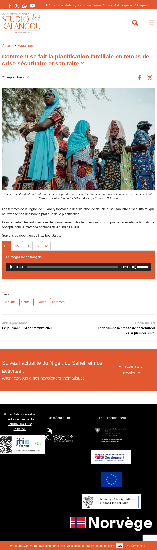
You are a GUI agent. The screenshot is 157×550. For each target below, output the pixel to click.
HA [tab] (16, 246)
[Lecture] (11, 267)
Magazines (26, 45)
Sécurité (10, 302)
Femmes (58, 302)
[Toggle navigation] (151, 22)
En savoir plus (136, 545)
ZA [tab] (37, 246)
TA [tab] (46, 246)
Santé (25, 302)
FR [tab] (6, 246)
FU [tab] (27, 246)
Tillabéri (41, 302)
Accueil (7, 45)
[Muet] (134, 267)
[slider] (143, 266)
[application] (78, 267)
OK (120, 545)
